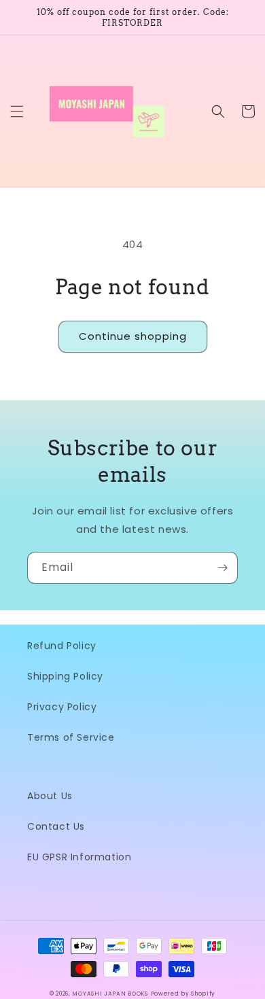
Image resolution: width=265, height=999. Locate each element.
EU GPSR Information (79, 857)
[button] (17, 111)
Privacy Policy (61, 707)
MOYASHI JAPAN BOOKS (109, 993)
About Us (50, 796)
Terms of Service (71, 737)
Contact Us (56, 826)
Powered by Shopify (183, 993)
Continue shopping (133, 336)
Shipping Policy (65, 676)
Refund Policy (61, 645)
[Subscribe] (222, 568)
